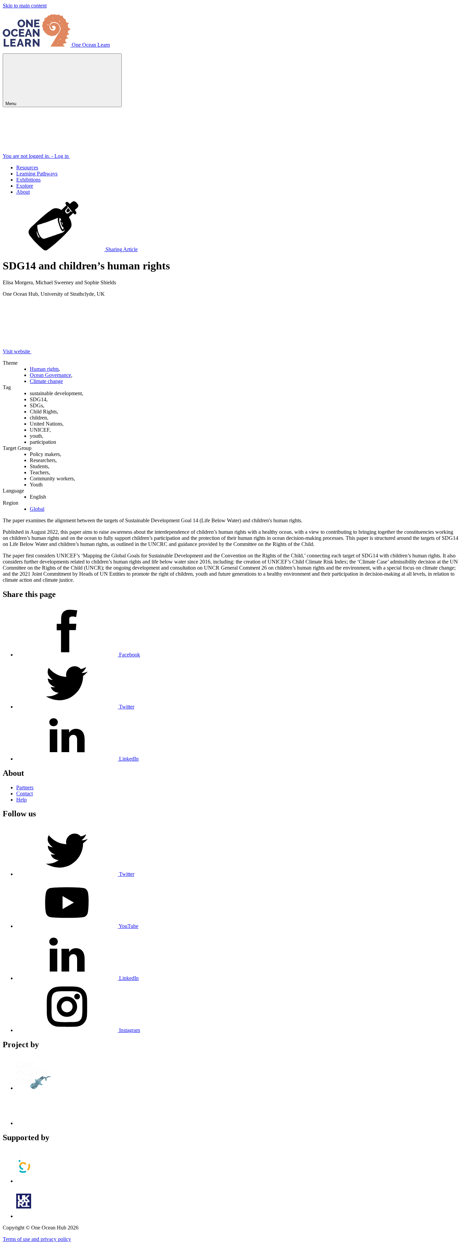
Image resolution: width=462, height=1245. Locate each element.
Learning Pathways (36, 173)
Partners (24, 787)
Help (21, 800)
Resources (27, 167)
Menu (11, 103)
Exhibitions (28, 180)
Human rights (44, 369)
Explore (24, 186)
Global (37, 509)
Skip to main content (25, 5)
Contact (24, 793)
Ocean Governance (50, 375)
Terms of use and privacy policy (37, 1239)
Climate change (46, 381)
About (23, 192)
